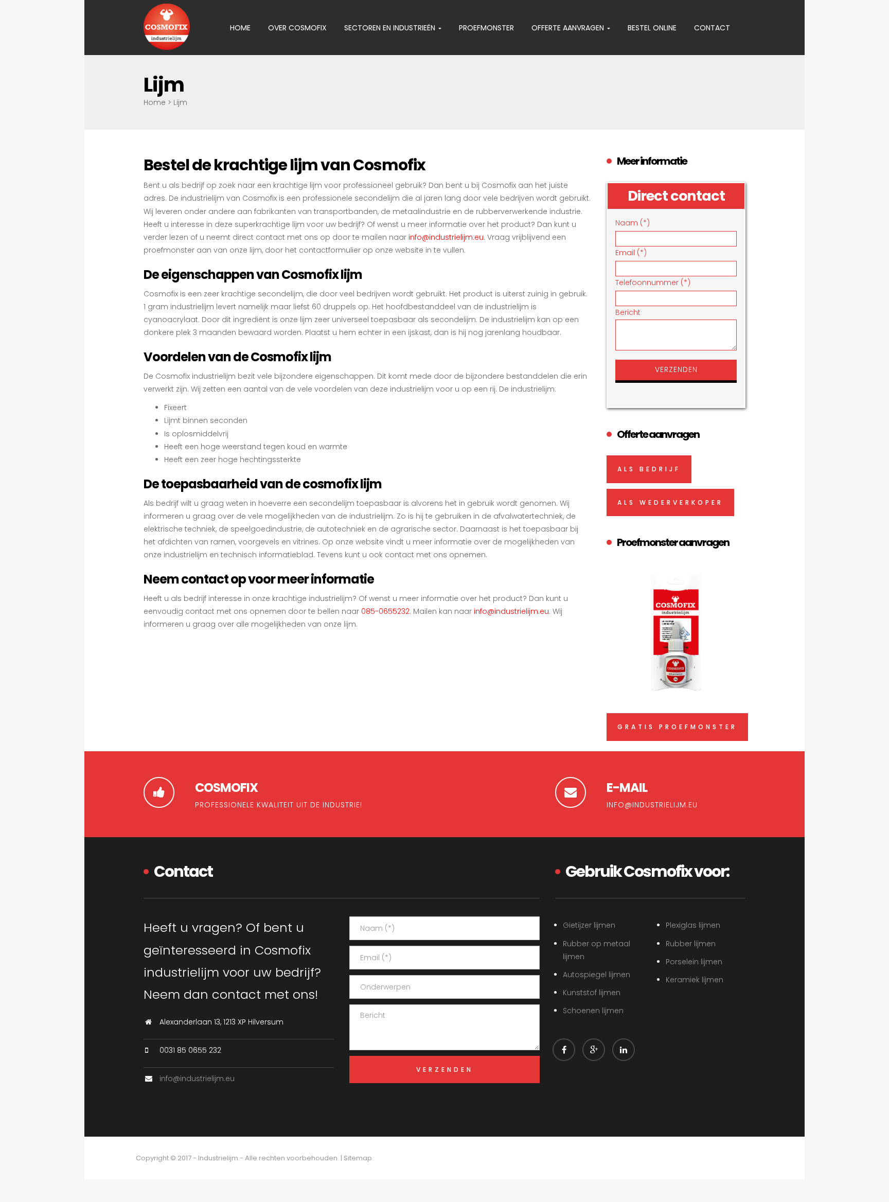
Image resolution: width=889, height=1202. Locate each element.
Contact (712, 28)
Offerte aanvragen (568, 28)
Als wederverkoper (670, 502)
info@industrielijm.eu (446, 237)
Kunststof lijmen (591, 992)
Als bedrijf (649, 469)
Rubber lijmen (691, 944)
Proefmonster (486, 28)
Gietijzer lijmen (589, 925)
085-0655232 (385, 611)
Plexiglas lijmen (693, 925)
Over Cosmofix (297, 28)
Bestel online (652, 28)
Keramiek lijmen (694, 980)
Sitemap (358, 1158)
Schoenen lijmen (593, 1010)
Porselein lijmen (694, 962)
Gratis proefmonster (677, 726)
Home (240, 28)
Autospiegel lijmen (596, 974)
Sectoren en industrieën (390, 28)
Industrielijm (218, 1158)
